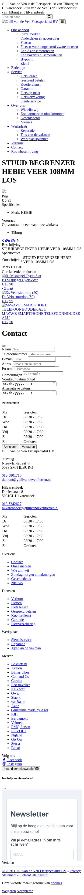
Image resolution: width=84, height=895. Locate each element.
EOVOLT (18, 731)
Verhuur (17, 143)
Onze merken (30, 34)
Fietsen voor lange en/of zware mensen (49, 47)
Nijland (16, 735)
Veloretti (17, 723)
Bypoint (26, 59)
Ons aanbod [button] (20, 30)
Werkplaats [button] (19, 126)
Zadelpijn (18, 68)
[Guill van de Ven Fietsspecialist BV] (30, 22)
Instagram (14, 764)
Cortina (16, 681)
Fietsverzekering (33, 97)
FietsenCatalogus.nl (33, 875)
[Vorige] (6, 240)
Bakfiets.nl (19, 664)
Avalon (16, 668)
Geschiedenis (30, 118)
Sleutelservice (31, 101)
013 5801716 (11, 475)
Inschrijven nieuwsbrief (19, 768)
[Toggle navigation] (62, 21)
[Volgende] (15, 240)
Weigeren (9, 891)
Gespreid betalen (33, 80)
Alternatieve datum (16, 388)
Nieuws (26, 122)
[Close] (4, 346)
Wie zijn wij (29, 110)
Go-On (16, 739)
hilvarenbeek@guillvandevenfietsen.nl (30, 508)
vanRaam (18, 702)
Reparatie (28, 130)
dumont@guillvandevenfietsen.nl (26, 479)
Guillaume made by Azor (29, 710)
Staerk (16, 697)
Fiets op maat (30, 93)
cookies (56, 883)
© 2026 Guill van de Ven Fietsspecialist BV (34, 871)
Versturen (28, 446)
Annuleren (10, 446)
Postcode (8, 369)
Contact (17, 147)
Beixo (15, 748)
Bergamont (19, 718)
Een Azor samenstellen (37, 51)
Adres (6, 364)
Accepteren (25, 891)
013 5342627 (11, 504)
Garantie (27, 89)
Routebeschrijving (24, 151)
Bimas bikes (20, 672)
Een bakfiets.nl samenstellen (41, 55)
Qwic (15, 693)
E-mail (7, 359)
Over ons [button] (18, 105)
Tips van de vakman (35, 135)
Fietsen (26, 42)
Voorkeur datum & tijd (18, 379)
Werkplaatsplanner (34, 139)
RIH (14, 714)
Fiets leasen (29, 76)
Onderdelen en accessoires (40, 38)
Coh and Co (20, 676)
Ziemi (25, 63)
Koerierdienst (30, 84)
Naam (6, 349)
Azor (15, 706)
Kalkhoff (17, 689)
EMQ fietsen (20, 727)
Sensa (15, 744)
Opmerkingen (12, 375)
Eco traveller (20, 685)
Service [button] (16, 72)
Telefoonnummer (14, 354)
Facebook (14, 760)
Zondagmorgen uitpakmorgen (42, 114)
